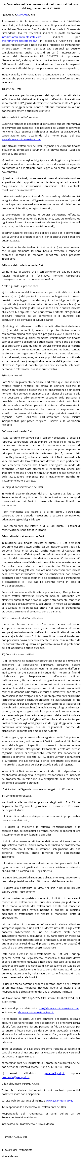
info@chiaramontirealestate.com (21, 37)
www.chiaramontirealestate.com (21, 139)
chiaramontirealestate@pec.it (19, 41)
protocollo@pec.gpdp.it (15, 1077)
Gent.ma (22, 15)
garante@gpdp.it (54, 1073)
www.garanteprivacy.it (59, 1100)
